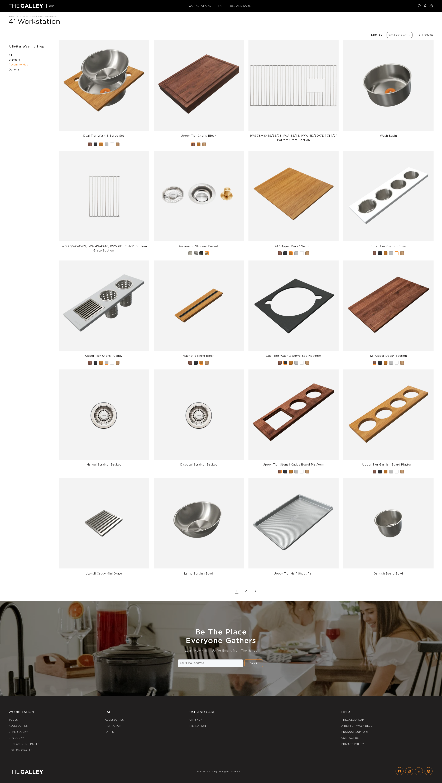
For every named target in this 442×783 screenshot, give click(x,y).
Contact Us (350, 738)
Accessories (18, 725)
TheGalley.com (352, 719)
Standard (14, 59)
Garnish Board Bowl (388, 480)
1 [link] (236, 590)
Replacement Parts (24, 744)
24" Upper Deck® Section (293, 153)
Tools (13, 719)
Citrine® (195, 719)
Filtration (113, 725)
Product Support (355, 731)
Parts (109, 731)
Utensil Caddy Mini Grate (103, 480)
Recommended (18, 64)
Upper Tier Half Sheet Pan (293, 480)
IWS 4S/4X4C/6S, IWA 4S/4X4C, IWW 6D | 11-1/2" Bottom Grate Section (104, 155)
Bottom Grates (20, 750)
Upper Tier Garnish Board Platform (388, 371)
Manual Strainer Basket (104, 371)
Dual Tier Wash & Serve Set (103, 42)
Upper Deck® (18, 731)
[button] (201, 6)
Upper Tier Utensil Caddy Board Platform (293, 371)
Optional (14, 69)
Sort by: (377, 34)
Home (12, 16)
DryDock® (16, 738)
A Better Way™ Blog (357, 725)
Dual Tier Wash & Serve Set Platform (293, 262)
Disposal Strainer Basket (198, 371)
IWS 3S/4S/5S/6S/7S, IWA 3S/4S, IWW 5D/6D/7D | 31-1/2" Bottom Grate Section (293, 45)
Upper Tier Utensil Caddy (103, 262)
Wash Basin (388, 42)
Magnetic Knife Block (198, 262)
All (10, 55)
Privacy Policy (352, 744)
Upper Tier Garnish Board (388, 153)
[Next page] (255, 591)
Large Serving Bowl (198, 480)
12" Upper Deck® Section (388, 262)
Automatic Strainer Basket (198, 153)
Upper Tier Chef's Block (199, 42)
